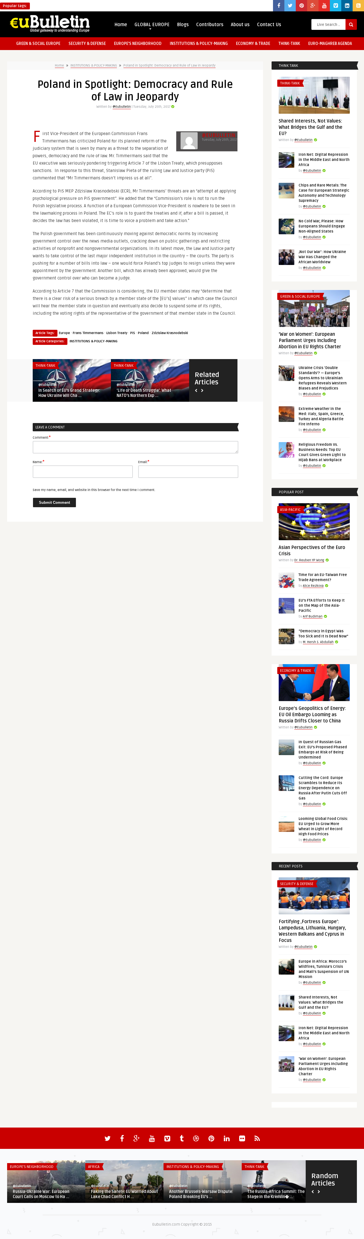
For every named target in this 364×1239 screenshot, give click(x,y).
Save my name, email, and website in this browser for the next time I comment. (94, 490)
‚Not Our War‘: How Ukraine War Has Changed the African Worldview (322, 257)
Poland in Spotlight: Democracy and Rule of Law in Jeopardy (169, 65)
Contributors (210, 25)
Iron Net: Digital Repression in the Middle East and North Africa (324, 159)
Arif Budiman (312, 616)
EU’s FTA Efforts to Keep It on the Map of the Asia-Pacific (322, 605)
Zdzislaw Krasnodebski (170, 333)
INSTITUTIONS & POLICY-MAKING (199, 43)
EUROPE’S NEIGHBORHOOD (138, 43)
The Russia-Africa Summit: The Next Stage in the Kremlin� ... (280, 1194)
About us (240, 25)
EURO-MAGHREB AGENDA (330, 43)
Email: (143, 461)
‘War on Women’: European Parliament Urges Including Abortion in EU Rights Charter (310, 340)
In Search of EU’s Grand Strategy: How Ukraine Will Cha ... (69, 393)
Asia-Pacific (290, 509)
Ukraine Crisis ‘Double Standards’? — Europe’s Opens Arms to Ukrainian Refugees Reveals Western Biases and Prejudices (323, 378)
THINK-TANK (289, 43)
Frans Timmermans (88, 333)
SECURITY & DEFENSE (87, 43)
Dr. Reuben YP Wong (309, 560)
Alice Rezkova (313, 586)
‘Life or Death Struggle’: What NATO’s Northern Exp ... (144, 393)
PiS (132, 333)
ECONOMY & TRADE (253, 43)
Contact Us (269, 25)
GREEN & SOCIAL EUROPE (38, 43)
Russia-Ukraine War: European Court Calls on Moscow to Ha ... (41, 1194)
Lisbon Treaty (116, 333)
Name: (38, 461)
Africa (94, 1167)
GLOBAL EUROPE (152, 25)
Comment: (42, 437)
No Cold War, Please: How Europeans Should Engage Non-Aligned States (322, 226)
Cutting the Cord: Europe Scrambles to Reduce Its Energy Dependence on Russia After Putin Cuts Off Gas (323, 788)
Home (120, 25)
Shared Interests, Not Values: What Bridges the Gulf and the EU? (310, 127)
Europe (64, 333)
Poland (143, 333)
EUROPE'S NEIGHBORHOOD (31, 1167)
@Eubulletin (122, 107)
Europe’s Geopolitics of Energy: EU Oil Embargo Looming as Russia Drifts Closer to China (312, 715)
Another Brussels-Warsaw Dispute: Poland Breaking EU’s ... (201, 1194)
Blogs (183, 25)
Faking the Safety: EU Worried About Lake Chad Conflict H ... (124, 1194)
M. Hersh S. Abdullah (318, 642)
